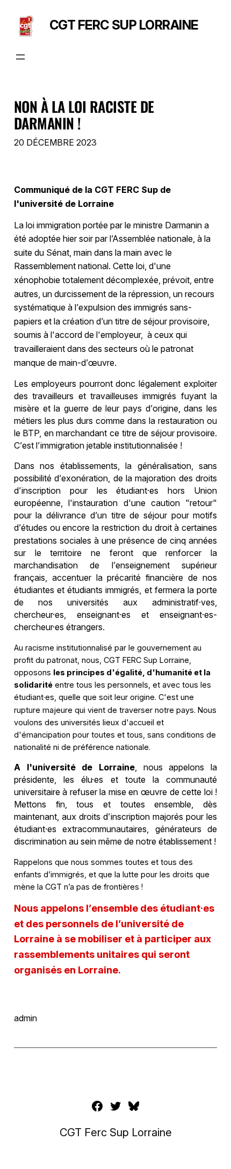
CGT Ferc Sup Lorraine (123, 25)
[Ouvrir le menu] (20, 56)
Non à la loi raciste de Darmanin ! (84, 115)
